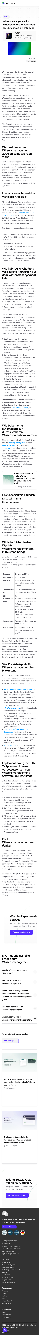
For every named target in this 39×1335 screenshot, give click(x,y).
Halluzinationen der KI (20, 408)
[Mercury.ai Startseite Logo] (9, 3)
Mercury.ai (6, 448)
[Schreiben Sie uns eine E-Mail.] (8, 1331)
